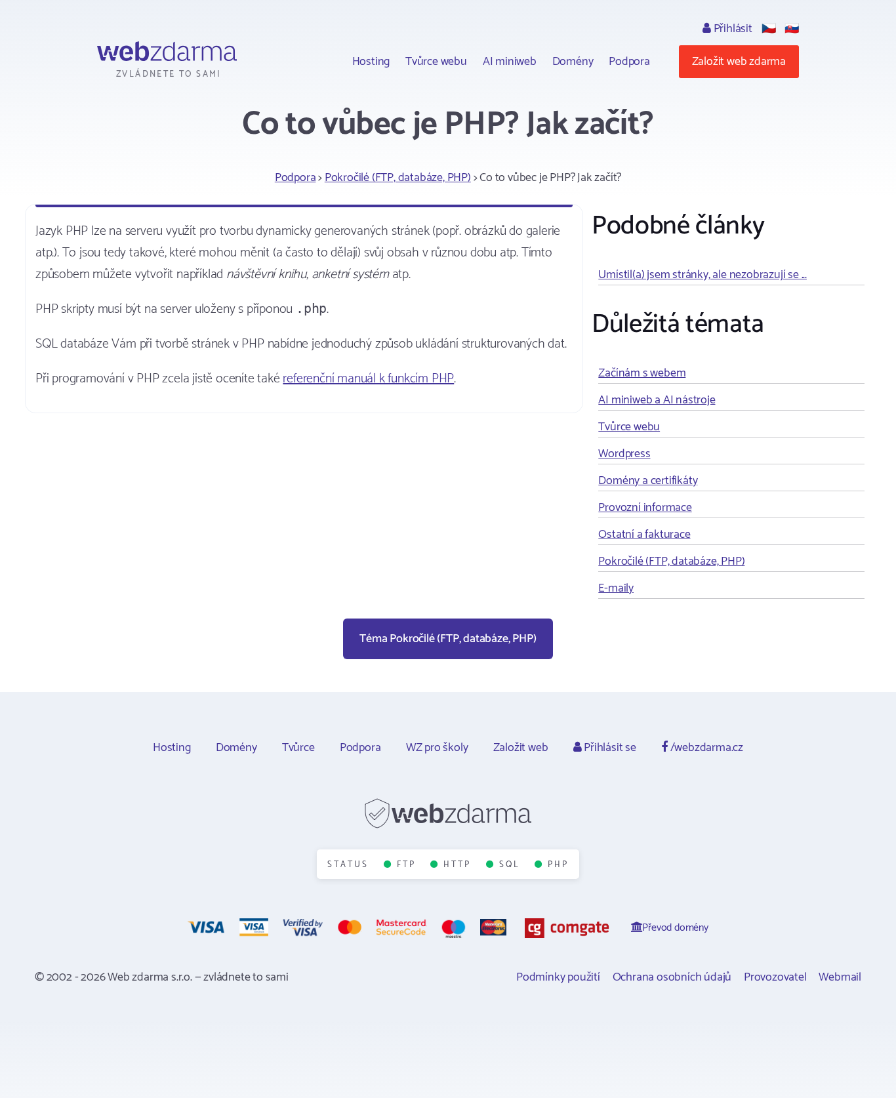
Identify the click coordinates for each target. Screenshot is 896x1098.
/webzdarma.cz (705, 748)
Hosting (371, 61)
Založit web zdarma (739, 61)
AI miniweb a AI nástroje (656, 400)
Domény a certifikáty (647, 481)
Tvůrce (298, 748)
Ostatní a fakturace (644, 534)
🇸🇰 (791, 29)
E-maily (616, 588)
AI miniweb (510, 61)
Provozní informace (644, 508)
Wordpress (624, 454)
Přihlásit (731, 29)
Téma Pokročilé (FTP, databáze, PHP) (447, 639)
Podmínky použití (558, 977)
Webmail (840, 977)
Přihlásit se (608, 748)
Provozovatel (775, 977)
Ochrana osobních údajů (672, 977)
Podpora (629, 61)
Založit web (520, 748)
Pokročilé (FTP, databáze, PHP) (398, 178)
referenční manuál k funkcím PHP (368, 379)
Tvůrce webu (436, 61)
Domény (573, 61)
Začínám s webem (641, 373)
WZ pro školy (437, 748)
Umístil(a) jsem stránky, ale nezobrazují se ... (702, 275)
